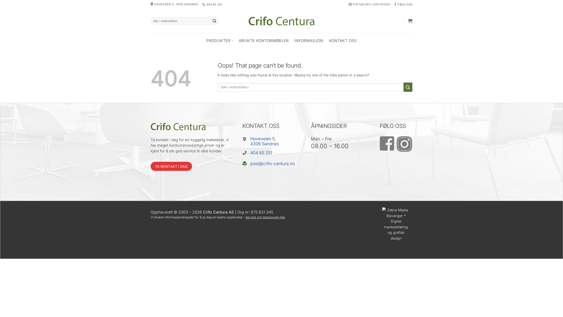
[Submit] (214, 21)
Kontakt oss (343, 40)
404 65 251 (261, 152)
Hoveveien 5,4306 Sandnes (264, 141)
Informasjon (308, 40)
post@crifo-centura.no (272, 163)
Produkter (218, 40)
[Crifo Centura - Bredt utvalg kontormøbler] (281, 21)
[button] (410, 21)
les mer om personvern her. (265, 217)
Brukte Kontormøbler (264, 40)
